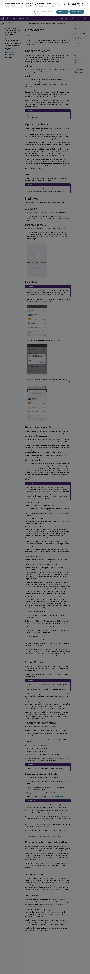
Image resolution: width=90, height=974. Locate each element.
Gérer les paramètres (45, 12)
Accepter (62, 12)
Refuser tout (76, 12)
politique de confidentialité (66, 3)
